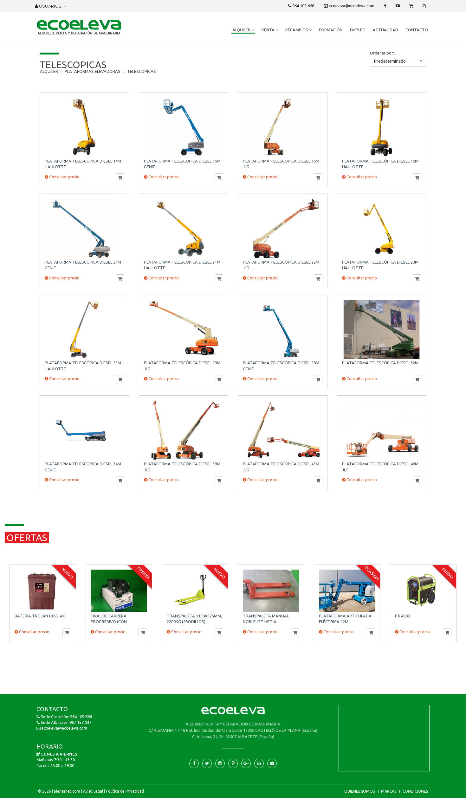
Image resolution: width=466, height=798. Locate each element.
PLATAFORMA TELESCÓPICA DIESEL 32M (380, 363)
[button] (398, 61)
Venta (268, 30)
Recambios (297, 30)
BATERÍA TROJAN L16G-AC (40, 616)
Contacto (416, 30)
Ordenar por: (382, 53)
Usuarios (49, 6)
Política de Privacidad (125, 791)
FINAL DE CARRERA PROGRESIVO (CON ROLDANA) (109, 621)
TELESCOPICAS (141, 71)
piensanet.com (67, 791)
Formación (331, 30)
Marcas (388, 791)
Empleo (358, 30)
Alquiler (241, 30)
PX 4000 (402, 616)
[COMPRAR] (120, 177)
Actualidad (385, 30)
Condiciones (415, 791)
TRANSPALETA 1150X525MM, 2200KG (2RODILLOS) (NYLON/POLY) (194, 621)
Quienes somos (359, 791)
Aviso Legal (93, 791)
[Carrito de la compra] (411, 5)
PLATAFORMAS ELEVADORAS (92, 71)
